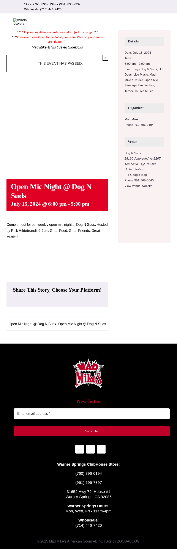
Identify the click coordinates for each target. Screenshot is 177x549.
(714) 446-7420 (51, 9)
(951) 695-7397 (70, 4)
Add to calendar (57, 256)
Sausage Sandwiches (139, 85)
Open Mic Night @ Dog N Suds (32, 324)
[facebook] (142, 6)
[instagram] (135, 6)
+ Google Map (137, 174)
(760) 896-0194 (44, 4)
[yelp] (149, 6)
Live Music (140, 74)
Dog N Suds (149, 69)
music (139, 80)
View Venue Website (138, 185)
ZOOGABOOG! (128, 541)
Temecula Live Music (139, 91)
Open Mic (151, 80)
